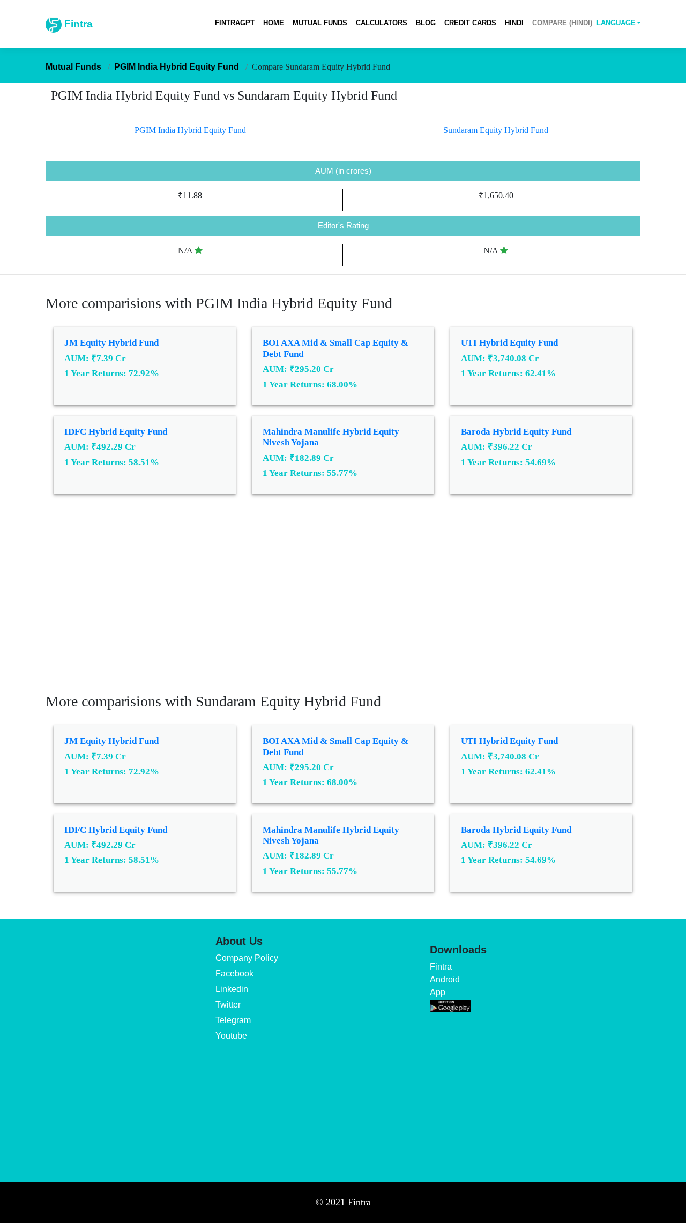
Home (273, 23)
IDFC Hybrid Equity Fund (115, 432)
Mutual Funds (320, 23)
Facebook (234, 973)
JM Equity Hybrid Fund (111, 343)
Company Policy (246, 958)
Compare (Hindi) (562, 23)
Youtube (231, 1035)
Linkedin (231, 989)
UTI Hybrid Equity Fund (509, 343)
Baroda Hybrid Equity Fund (516, 432)
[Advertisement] (343, 601)
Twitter (228, 1004)
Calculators (381, 23)
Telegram (233, 1020)
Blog (426, 23)
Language (616, 23)
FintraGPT (235, 23)
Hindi (514, 23)
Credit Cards (470, 23)
